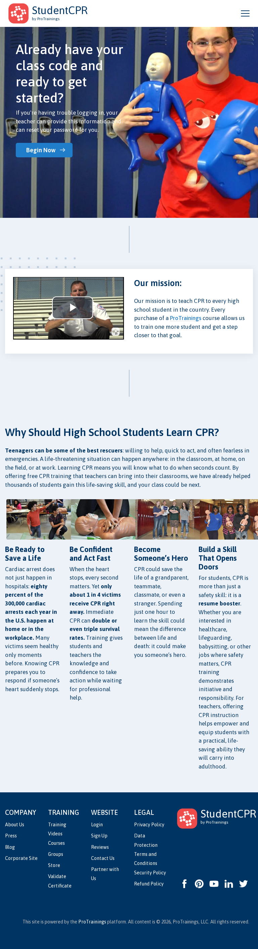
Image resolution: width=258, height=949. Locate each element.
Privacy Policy (149, 824)
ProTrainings (185, 318)
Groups (55, 854)
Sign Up (99, 835)
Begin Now (40, 150)
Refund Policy (149, 883)
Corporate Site (21, 858)
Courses (56, 843)
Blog (10, 847)
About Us (14, 824)
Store (54, 865)
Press (11, 835)
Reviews (100, 847)
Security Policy (150, 872)
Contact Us (103, 858)
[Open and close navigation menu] (245, 13)
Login (97, 824)
